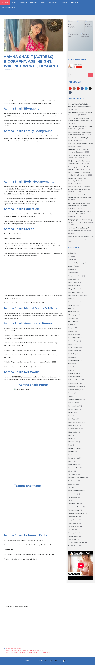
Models (8, 648)
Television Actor (73, 503)
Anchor (70, 259)
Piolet (70, 435)
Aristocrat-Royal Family (76, 263)
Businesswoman (73, 302)
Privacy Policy (59, 661)
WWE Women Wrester (76, 542)
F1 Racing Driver (73, 338)
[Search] (90, 75)
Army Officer (72, 266)
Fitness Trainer (73, 350)
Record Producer (73, 468)
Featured (71, 344)
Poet (70, 445)
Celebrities (33, 2)
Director (71, 331)
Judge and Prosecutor (75, 399)
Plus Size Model (73, 442)
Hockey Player (73, 373)
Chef (70, 308)
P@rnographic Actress (75, 422)
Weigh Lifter (72, 539)
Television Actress (16, 648)
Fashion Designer (74, 341)
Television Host (73, 510)
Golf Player (72, 364)
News (70, 416)
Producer (71, 455)
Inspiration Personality (75, 386)
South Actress (73, 484)
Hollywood (74, 2)
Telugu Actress (73, 520)
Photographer (73, 432)
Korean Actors (73, 403)
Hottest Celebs (73, 383)
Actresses (5, 2)
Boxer (70, 298)
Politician (71, 451)
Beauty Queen (73, 282)
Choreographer (73, 315)
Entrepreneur (72, 334)
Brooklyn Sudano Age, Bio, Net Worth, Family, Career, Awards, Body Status (28, 652)
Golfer (70, 367)
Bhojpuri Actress (73, 289)
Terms (52, 661)
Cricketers (64, 2)
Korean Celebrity (73, 409)
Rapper (70, 461)
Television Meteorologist (76, 513)
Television (23, 2)
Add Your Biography (8, 7)
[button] (2, 12)
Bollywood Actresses (75, 295)
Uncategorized (73, 533)
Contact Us (67, 661)
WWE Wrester (73, 546)
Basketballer (72, 279)
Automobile (72, 272)
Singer (70, 471)
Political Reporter (74, 448)
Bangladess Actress (75, 276)
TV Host (71, 530)
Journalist (71, 396)
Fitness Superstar (74, 347)
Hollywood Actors (74, 377)
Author (70, 269)
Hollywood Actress (74, 380)
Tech (70, 500)
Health (43, 2)
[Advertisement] (33, 87)
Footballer (71, 354)
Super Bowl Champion (75, 490)
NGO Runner (72, 419)
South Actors (53, 2)
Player (70, 438)
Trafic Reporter (73, 523)
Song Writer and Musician (76, 477)
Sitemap (47, 661)
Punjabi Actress (73, 458)
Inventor (71, 393)
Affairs (70, 256)
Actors (14, 2)
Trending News (73, 526)
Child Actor (72, 311)
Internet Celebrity (74, 390)
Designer (71, 328)
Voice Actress (73, 536)
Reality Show (72, 464)
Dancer (70, 325)
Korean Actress (73, 406)
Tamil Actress (72, 497)
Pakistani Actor (73, 425)
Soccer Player (73, 474)
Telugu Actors (73, 516)
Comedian (71, 318)
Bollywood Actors (74, 292)
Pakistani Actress (74, 429)
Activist (70, 253)
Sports (70, 487)
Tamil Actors (72, 494)
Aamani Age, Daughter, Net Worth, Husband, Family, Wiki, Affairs (25, 650)
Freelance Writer (73, 360)
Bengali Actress (73, 285)
